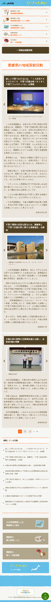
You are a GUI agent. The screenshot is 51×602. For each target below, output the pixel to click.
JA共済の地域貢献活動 (25, 592)
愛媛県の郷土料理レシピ (12, 538)
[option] (25, 104)
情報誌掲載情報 (25, 50)
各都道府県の (16, 34)
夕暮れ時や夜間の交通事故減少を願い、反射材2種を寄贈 (25, 465)
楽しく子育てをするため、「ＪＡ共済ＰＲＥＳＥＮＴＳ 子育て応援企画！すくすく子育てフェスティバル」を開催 (26, 450)
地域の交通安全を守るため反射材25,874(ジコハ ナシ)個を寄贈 (26, 489)
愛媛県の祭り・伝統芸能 (12, 553)
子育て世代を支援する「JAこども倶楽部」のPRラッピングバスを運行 (27, 480)
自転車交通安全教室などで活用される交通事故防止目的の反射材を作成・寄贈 (26, 472)
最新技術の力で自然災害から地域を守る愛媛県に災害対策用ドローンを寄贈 (26, 503)
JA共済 (8, 3)
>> (37, 431)
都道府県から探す (16, 12)
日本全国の (16, 41)
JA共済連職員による (17, 27)
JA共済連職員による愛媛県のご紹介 (15, 523)
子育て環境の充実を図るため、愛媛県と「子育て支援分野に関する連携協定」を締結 (26, 458)
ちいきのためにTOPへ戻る (25, 567)
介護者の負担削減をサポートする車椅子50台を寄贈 (23, 496)
